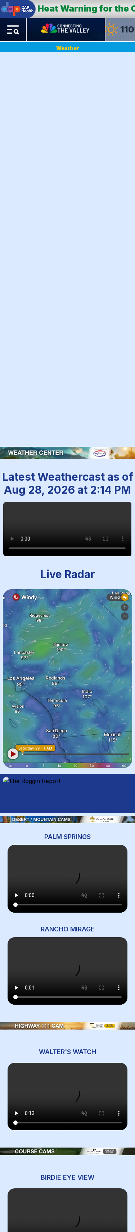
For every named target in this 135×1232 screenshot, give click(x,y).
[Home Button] (66, 29)
